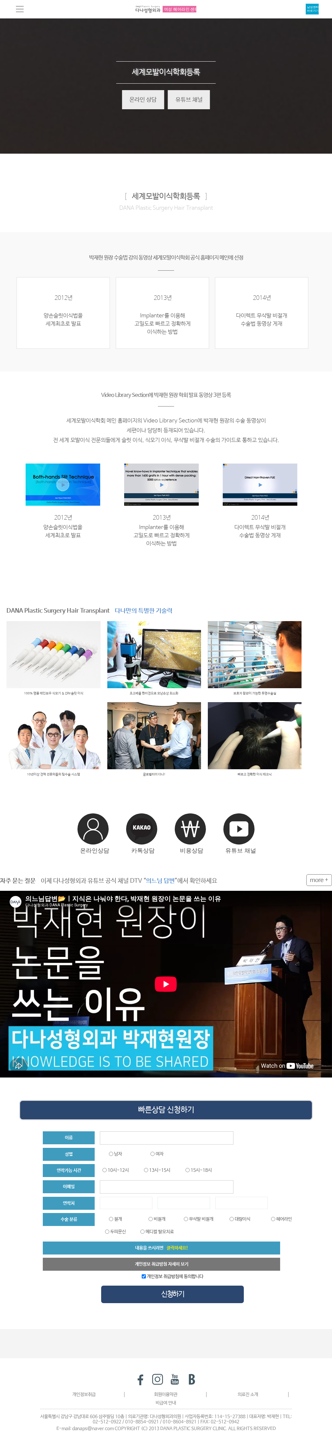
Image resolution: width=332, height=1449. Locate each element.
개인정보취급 (84, 1394)
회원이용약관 (165, 1394)
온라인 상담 (143, 100)
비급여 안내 (166, 1403)
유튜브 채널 (189, 100)
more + (319, 880)
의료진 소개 (248, 1394)
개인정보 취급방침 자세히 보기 (161, 1264)
